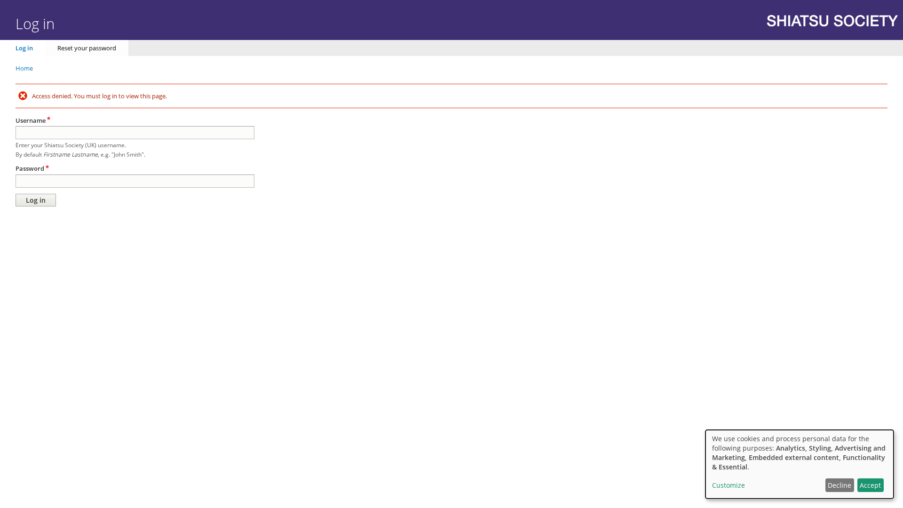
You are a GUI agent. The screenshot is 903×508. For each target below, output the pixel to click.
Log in (24, 48)
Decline (839, 485)
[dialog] (799, 464)
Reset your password (86, 48)
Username (31, 120)
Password (30, 168)
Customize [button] (728, 485)
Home (24, 68)
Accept (870, 485)
